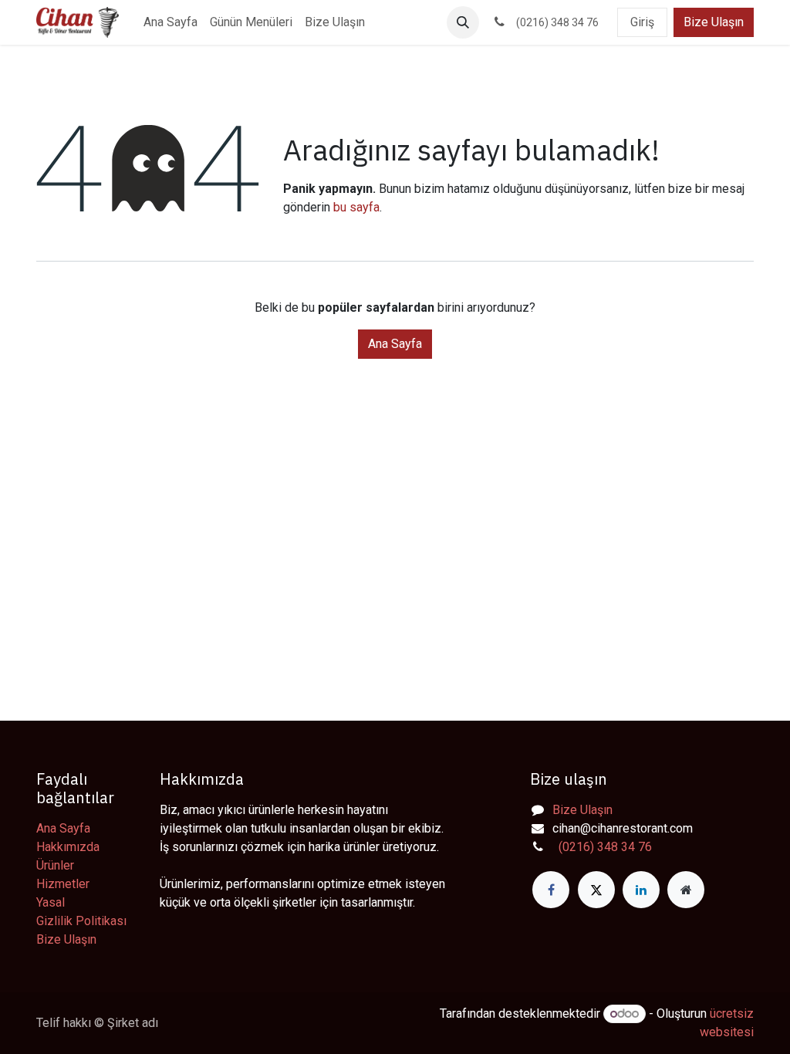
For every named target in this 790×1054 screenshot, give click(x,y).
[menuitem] (170, 22)
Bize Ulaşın (714, 22)
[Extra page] (685, 889)
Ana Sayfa (395, 343)
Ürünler (55, 865)
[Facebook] (550, 889)
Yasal (50, 902)
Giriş (642, 22)
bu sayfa (356, 207)
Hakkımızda (68, 846)
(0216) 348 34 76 (602, 846)
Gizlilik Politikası (81, 921)
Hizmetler (62, 884)
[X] (596, 889)
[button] (463, 22)
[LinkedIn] (641, 889)
